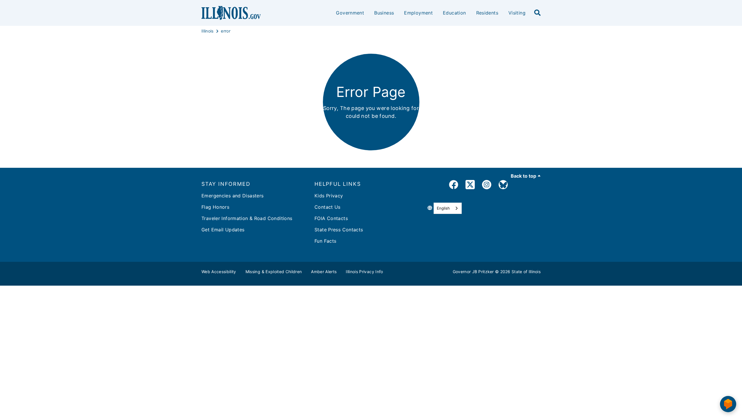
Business (384, 13)
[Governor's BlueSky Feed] (503, 185)
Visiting (516, 13)
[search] (537, 13)
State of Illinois (526, 271)
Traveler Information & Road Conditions (246, 218)
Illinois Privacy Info (364, 271)
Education (454, 13)
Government (350, 13)
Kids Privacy (328, 196)
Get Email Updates (222, 230)
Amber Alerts (324, 271)
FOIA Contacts (331, 218)
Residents (487, 13)
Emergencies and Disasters (232, 196)
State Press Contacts (338, 230)
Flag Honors (215, 207)
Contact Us (327, 207)
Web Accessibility (218, 271)
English (443, 208)
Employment (418, 13)
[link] (453, 185)
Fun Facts (325, 241)
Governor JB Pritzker (473, 271)
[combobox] (448, 208)
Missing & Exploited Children (273, 271)
